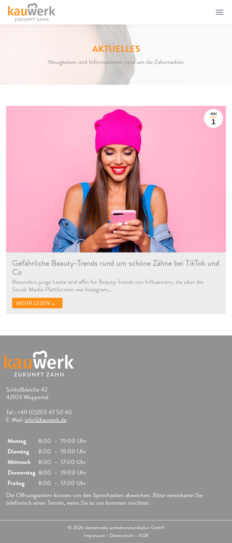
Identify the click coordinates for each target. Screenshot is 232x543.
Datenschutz (122, 535)
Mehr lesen (33, 303)
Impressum (94, 535)
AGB (143, 535)
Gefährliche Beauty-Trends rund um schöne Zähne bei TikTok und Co (115, 267)
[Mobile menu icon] (219, 12)
